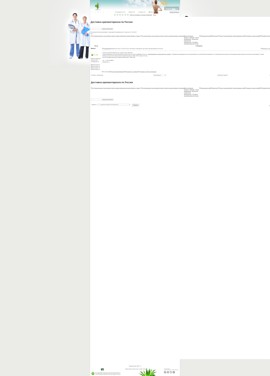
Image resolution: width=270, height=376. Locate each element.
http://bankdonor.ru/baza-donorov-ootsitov (159, 54)
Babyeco (93, 48)
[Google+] (174, 373)
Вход (154, 15)
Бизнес (151, 11)
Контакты (145, 368)
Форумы (192, 37)
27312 (124, 11)
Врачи (131, 11)
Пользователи (119, 11)
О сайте (140, 368)
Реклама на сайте (128, 368)
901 (154, 11)
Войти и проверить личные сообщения (141, 15)
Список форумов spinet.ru (188, 36)
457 (144, 11)
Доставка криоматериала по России (191, 43)
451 (134, 11)
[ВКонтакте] (168, 373)
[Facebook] (165, 373)
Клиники (141, 11)
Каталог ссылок (136, 368)
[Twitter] (171, 373)
